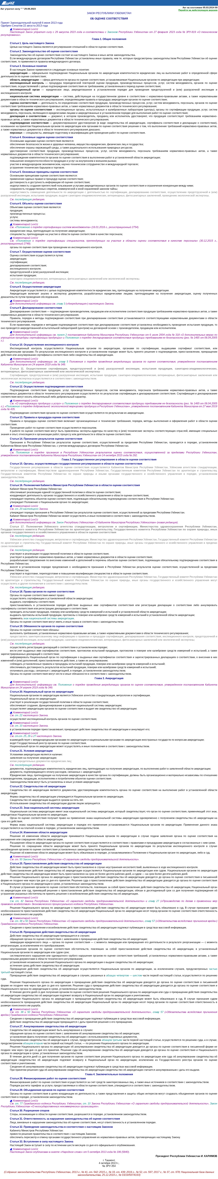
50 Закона (25, 859)
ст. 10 (19, 725)
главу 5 (63, 361)
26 (29, 736)
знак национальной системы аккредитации (48, 618)
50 (27, 921)
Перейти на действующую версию (198, 10)
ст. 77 (19, 1103)
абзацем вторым (33, 1043)
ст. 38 (19, 921)
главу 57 (150, 921)
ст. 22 (19, 715)
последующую (23, 199)
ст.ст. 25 (20, 736)
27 (35, 736)
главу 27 (153, 901)
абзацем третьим (112, 1040)
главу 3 (60, 303)
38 (22, 1012)
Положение (23, 227)
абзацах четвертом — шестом (124, 975)
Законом (113, 32)
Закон (60, 522)
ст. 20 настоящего (27, 508)
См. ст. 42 (17, 901)
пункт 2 (62, 334)
